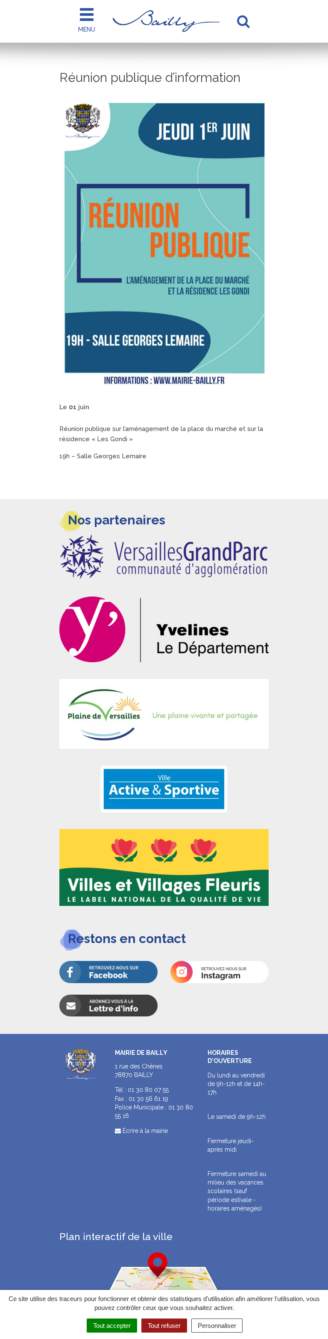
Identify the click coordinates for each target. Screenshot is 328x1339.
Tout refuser (164, 1325)
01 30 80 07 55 (148, 1089)
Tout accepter (112, 1325)
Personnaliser (217, 1325)
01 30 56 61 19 (148, 1098)
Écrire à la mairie (144, 1130)
